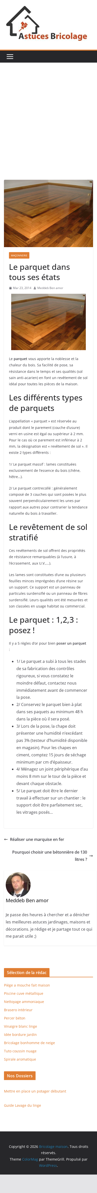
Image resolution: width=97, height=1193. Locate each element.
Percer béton (14, 1018)
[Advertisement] (48, 128)
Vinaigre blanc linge (20, 1026)
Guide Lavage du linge (22, 1105)
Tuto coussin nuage (20, 1051)
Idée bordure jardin (20, 1034)
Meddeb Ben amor (50, 288)
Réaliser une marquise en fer (37, 839)
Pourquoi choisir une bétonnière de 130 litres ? (49, 855)
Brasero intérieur (18, 1009)
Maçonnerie (19, 255)
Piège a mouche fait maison (27, 985)
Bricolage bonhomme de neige (29, 1042)
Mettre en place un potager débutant (35, 1091)
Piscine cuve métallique (23, 993)
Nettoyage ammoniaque (24, 1001)
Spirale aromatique (20, 1059)
